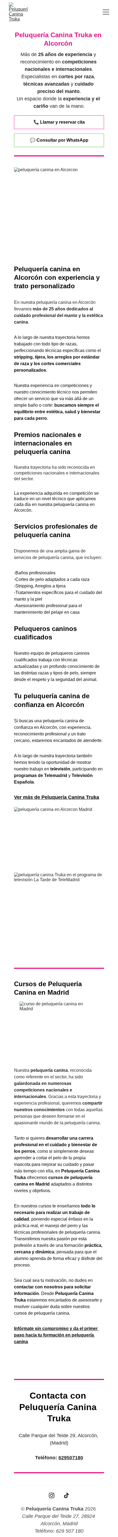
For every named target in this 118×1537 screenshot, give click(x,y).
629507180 (70, 1457)
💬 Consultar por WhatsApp (59, 140)
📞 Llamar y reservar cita (59, 122)
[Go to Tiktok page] (66, 1495)
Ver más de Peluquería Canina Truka (56, 797)
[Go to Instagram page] (51, 1495)
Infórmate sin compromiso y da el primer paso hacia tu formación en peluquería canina (56, 1335)
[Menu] (106, 12)
